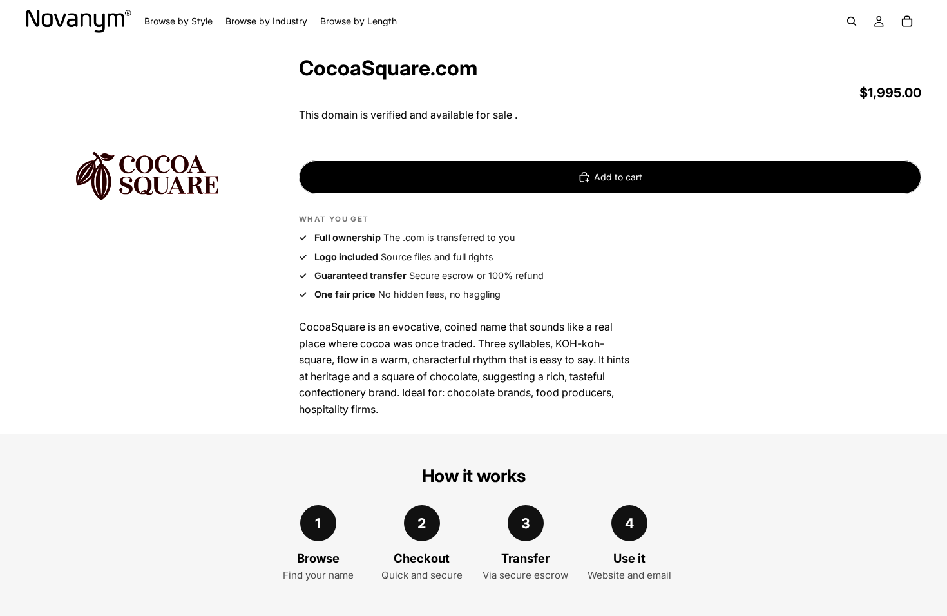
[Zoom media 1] (147, 175)
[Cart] (907, 21)
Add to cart (618, 176)
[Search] (851, 21)
